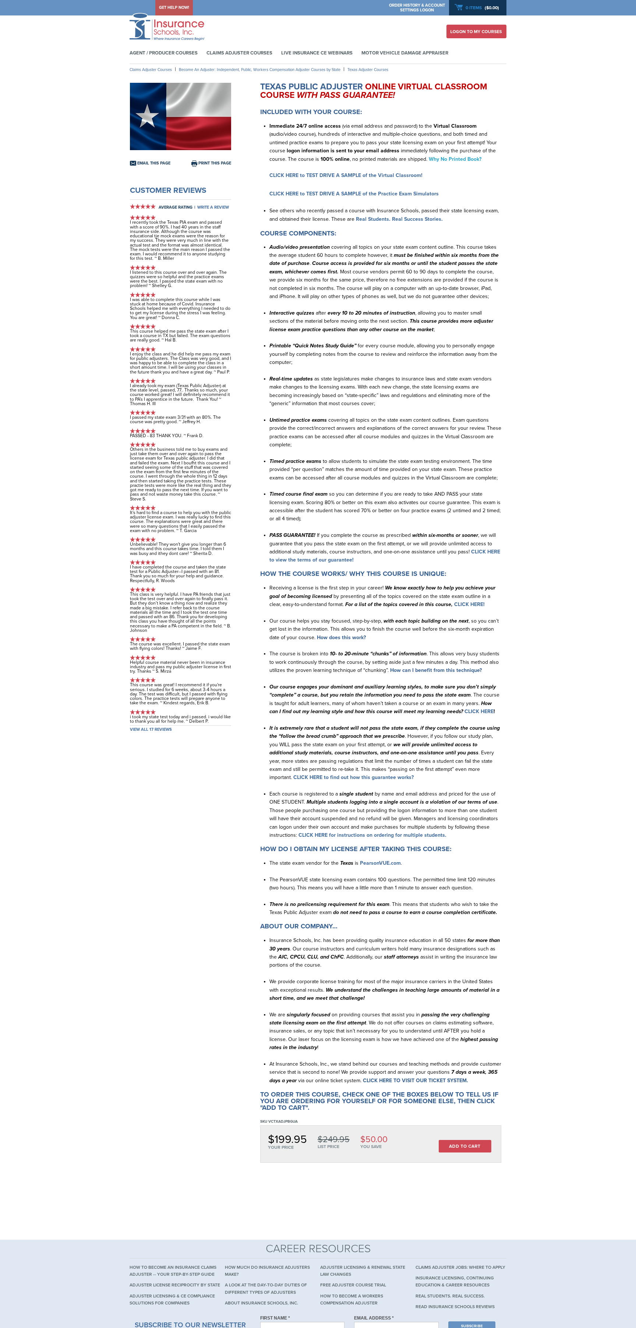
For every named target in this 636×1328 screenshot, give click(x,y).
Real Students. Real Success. (450, 1296)
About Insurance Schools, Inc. (261, 1303)
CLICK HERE (479, 711)
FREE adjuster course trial (353, 1285)
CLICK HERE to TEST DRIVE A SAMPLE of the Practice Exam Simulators (354, 194)
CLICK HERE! (469, 604)
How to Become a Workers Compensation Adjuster (351, 1299)
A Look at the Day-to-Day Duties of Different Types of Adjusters (266, 1288)
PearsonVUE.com (380, 863)
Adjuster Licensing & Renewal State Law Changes (362, 1271)
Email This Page (153, 163)
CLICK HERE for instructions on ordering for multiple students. (372, 835)
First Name (275, 1318)
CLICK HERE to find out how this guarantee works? (353, 777)
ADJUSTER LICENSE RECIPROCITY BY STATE (175, 1285)
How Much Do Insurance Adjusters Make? (267, 1271)
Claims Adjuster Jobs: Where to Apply (460, 1267)
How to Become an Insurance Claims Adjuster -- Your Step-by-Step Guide (173, 1271)
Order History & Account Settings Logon (417, 8)
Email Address (374, 1318)
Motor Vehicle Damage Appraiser (404, 53)
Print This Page (214, 163)
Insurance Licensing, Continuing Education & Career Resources (455, 1281)
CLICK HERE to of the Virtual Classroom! (346, 175)
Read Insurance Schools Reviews (455, 1306)
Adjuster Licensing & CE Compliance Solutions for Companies (172, 1299)
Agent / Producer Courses (164, 53)
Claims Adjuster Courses (239, 53)
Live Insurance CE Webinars (317, 53)
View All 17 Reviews (151, 729)
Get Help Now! (174, 7)
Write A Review (213, 207)
